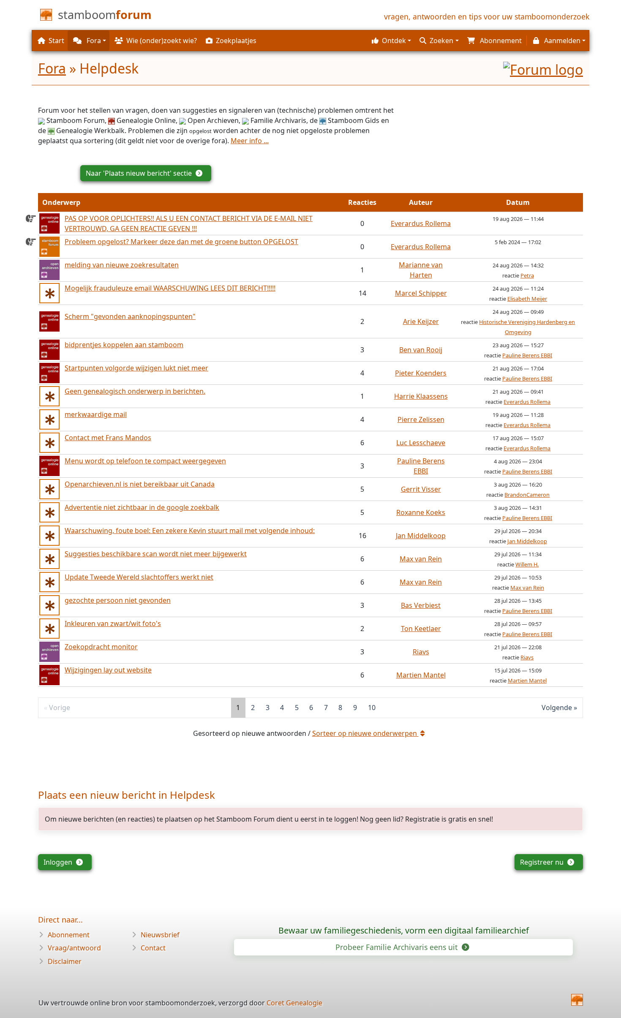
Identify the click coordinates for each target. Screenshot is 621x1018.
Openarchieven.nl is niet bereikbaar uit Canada (140, 484)
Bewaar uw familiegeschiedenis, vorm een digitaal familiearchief (403, 930)
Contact (153, 948)
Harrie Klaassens (421, 396)
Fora (52, 68)
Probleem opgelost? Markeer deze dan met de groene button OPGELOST (181, 241)
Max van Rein (421, 558)
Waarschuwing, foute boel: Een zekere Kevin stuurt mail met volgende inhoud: (190, 530)
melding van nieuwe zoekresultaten (122, 264)
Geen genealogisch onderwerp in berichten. (135, 391)
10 (372, 707)
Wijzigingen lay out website (108, 670)
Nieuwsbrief (160, 934)
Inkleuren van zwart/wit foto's (113, 623)
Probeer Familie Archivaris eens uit (397, 947)
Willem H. (527, 564)
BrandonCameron (527, 494)
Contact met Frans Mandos (108, 437)
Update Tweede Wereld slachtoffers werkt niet (139, 577)
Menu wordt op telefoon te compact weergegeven (145, 460)
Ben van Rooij (420, 349)
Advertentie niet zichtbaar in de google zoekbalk (142, 507)
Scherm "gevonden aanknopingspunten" (130, 316)
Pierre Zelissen (421, 419)
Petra (527, 275)
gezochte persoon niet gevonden (118, 600)
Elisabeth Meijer (527, 298)
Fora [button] (93, 40)
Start (56, 40)
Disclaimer (65, 961)
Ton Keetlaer (421, 628)
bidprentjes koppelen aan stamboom (124, 344)
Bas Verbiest (421, 605)
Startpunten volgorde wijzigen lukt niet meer (136, 368)
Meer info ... (250, 140)
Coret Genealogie (294, 1002)
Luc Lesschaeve (420, 442)
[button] (390, 40)
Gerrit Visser (421, 489)
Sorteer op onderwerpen (365, 733)
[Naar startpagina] (577, 1000)
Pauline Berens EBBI (527, 355)
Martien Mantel (421, 675)
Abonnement (69, 934)
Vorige (59, 707)
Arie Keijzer (421, 321)
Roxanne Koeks (420, 512)
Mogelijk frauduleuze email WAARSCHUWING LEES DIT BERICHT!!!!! (170, 288)
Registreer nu (542, 862)
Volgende (557, 707)
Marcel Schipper (421, 293)
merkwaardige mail (96, 414)
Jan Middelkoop (421, 535)
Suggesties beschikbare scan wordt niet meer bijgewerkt (156, 553)
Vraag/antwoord (74, 948)
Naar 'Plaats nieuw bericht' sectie (139, 173)
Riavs (421, 651)
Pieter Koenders (421, 373)
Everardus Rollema (421, 223)
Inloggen (59, 862)
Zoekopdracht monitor (101, 646)
